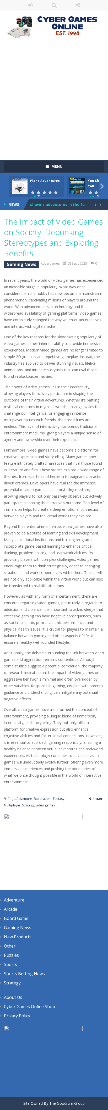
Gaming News (21, 264)
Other (9, 946)
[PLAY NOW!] (20, 185)
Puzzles (11, 955)
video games (45, 805)
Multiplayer (12, 805)
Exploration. (42, 798)
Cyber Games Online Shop (29, 1006)
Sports (10, 964)
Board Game (16, 918)
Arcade (10, 909)
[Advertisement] (54, 96)
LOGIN (30, 5)
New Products (17, 937)
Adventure (24, 798)
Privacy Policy (17, 1016)
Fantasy (58, 798)
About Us (13, 997)
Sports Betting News (24, 974)
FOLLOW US (77, 5)
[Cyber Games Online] (54, 25)
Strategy (28, 805)
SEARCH (54, 5)
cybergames (50, 263)
